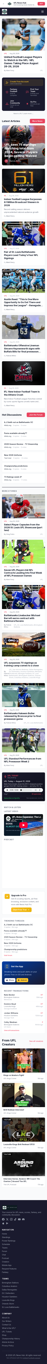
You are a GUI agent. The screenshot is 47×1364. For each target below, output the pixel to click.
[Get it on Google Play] (7, 1223)
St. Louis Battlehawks (10, 1307)
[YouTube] (19, 1219)
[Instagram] (11, 1219)
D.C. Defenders (8, 1293)
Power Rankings (8, 1241)
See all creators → (36, 1042)
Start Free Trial (20, 910)
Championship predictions (15, 949)
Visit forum (8, 955)
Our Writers (6, 1321)
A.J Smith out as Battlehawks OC (18, 925)
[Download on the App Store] (3, 1223)
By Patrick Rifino (7, 626)
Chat (4, 1255)
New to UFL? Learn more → (23, 113)
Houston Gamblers (9, 1297)
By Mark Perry (9, 70)
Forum (4, 1251)
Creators (5, 1262)
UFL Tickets (7, 1332)
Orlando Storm (8, 1304)
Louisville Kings (8, 1300)
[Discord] (23, 1219)
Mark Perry (10, 216)
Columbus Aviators (9, 1286)
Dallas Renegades (9, 1290)
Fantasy (5, 1272)
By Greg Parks (9, 534)
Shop (4, 1335)
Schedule (6, 1244)
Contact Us (6, 1325)
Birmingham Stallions (10, 1283)
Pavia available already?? (15, 931)
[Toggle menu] (42, 11)
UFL (5, 53)
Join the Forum (35, 415)
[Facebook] (3, 1219)
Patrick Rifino (11, 356)
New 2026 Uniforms (12, 943)
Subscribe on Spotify (12, 798)
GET (41, 4)
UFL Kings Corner (10, 1078)
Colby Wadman (10, 1022)
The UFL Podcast (10, 1184)
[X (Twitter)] (7, 1219)
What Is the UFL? (9, 1328)
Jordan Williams (11, 1013)
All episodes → (37, 794)
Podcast (5, 1258)
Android (24, 980)
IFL (5, 196)
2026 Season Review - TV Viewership (20, 937)
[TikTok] (15, 1219)
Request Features (9, 1269)
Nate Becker (9, 995)
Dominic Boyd (10, 1004)
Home (4, 1234)
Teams (5, 1248)
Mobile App (7, 1265)
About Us (6, 1318)
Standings (6, 1237)
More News (37, 121)
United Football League (31, 1358)
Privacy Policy (8, 1346)
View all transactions (11, 1030)
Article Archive (8, 1342)
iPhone (11, 980)
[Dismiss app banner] (3, 3)
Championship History (11, 1339)
